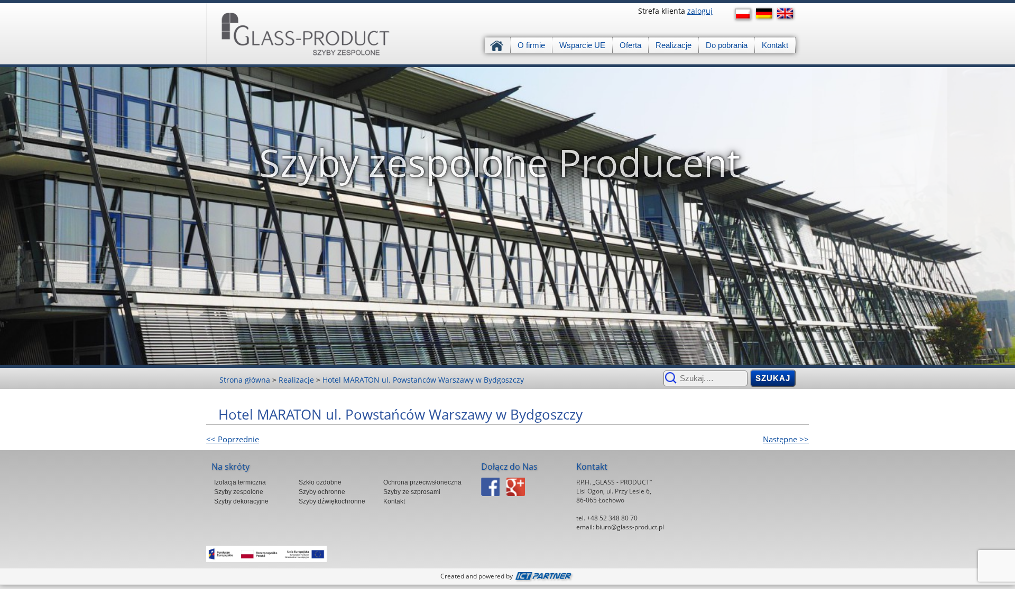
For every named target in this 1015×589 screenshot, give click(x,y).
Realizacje (673, 45)
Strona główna (498, 45)
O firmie (531, 45)
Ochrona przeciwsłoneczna (422, 482)
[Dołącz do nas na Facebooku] (493, 499)
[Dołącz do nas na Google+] (518, 499)
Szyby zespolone (238, 492)
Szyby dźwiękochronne (332, 501)
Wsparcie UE (582, 45)
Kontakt (775, 45)
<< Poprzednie (232, 439)
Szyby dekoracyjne (241, 501)
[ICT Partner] (544, 576)
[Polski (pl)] (745, 14)
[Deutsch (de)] (766, 13)
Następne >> (786, 439)
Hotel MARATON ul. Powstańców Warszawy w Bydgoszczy (423, 380)
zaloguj (700, 11)
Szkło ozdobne (320, 482)
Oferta (630, 45)
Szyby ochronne (322, 492)
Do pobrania (727, 45)
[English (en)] (787, 13)
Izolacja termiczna (240, 482)
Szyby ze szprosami (411, 492)
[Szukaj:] (705, 378)
